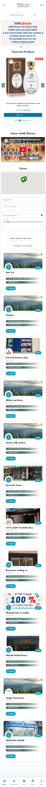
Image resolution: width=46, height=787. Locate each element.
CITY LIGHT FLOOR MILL (19, 528)
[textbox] (23, 206)
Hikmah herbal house (16, 655)
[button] (3, 33)
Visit (38, 268)
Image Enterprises (15, 698)
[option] (23, 91)
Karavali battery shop (17, 358)
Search (35, 15)
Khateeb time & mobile (17, 613)
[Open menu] (4, 5)
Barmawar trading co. (17, 570)
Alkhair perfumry (14, 400)
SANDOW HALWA (15, 741)
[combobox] (23, 206)
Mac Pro (10, 273)
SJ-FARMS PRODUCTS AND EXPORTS (26, 120)
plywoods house (14, 485)
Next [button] (42, 85)
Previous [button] (3, 85)
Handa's (10, 315)
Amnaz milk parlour (16, 443)
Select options (20, 115)
